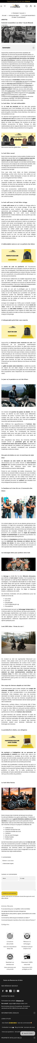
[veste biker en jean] (18, 406)
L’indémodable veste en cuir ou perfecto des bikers (18, 244)
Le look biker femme (8, 782)
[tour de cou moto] (18, 517)
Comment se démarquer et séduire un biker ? (15, 918)
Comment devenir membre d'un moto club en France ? (18, 920)
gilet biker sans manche (14, 83)
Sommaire (6, 48)
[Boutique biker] (15, 6)
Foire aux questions (8, 1032)
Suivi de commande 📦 (25, 1023)
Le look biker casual (8, 153)
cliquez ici (25, 147)
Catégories (5, 924)
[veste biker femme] (18, 809)
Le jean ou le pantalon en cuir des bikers (14, 379)
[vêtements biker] (18, 653)
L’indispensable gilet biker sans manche (14, 320)
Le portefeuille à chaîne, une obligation (14, 730)
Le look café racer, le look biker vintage (14, 202)
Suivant (22, 13)
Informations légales (10, 1013)
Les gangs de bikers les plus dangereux (13, 911)
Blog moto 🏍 (19, 1027)
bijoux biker (7, 93)
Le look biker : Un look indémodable (13, 103)
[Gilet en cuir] (18, 338)
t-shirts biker (28, 85)
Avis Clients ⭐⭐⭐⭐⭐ (9, 1023)
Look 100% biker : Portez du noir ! (12, 626)
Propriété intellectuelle (11, 1038)
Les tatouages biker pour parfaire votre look (15, 552)
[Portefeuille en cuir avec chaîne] (18, 748)
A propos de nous (29, 1027)
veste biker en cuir (21, 81)
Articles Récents (7, 906)
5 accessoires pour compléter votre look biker (15, 909)
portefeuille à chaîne (17, 96)
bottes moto (11, 91)
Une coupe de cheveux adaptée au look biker (15, 685)
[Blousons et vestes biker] (18, 145)
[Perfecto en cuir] (18, 262)
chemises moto (6, 87)
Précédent (15, 13)
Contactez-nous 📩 (8, 1027)
